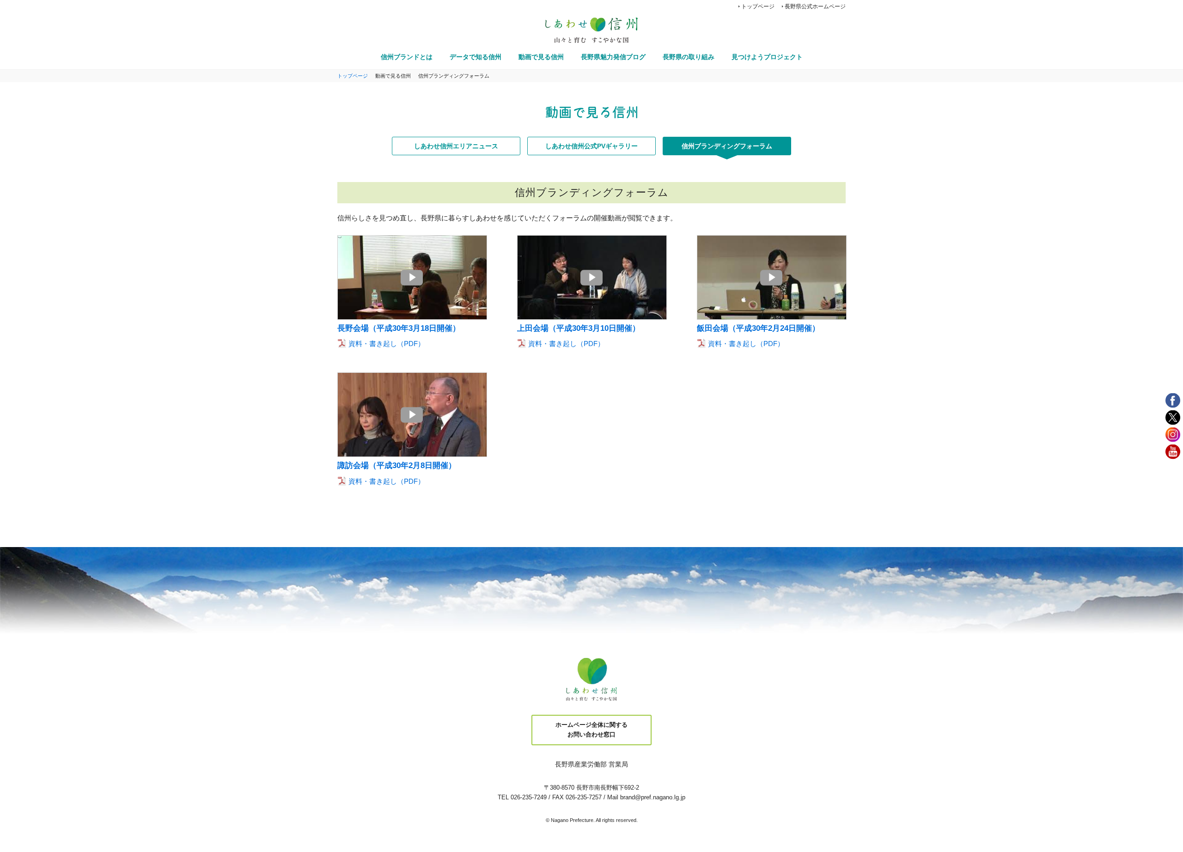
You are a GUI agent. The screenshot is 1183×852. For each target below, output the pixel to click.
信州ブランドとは (407, 57)
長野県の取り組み (688, 57)
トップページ (757, 6)
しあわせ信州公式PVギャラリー (591, 146)
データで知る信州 (475, 57)
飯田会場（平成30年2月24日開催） (758, 328)
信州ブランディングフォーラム (727, 146)
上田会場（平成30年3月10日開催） (578, 328)
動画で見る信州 (541, 57)
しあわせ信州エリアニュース (456, 146)
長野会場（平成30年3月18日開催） (398, 328)
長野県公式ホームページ (815, 6)
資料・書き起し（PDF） (386, 343)
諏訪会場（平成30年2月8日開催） (396, 465)
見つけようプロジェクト (767, 57)
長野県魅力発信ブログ (613, 57)
